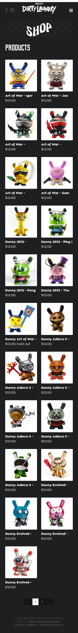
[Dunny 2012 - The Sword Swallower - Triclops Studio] (57, 270)
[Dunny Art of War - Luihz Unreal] (21, 319)
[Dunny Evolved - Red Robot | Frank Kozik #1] (21, 562)
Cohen (31, 621)
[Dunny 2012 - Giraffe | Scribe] (21, 222)
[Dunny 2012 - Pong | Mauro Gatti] (21, 270)
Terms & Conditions (26, 625)
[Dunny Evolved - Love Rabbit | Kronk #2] (57, 514)
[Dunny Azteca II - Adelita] (57, 319)
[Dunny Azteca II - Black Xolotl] (21, 368)
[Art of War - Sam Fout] (57, 173)
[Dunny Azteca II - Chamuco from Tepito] (57, 368)
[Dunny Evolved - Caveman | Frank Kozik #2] (57, 465)
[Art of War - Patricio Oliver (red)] (57, 124)
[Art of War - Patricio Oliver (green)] (21, 124)
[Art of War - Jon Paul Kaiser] (57, 76)
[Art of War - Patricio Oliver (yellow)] (21, 173)
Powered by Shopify (48, 621)
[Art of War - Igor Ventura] (21, 76)
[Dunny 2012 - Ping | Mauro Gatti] (57, 222)
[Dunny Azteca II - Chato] (21, 416)
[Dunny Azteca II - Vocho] (21, 465)
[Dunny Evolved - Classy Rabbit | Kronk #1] (21, 514)
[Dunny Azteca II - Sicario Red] (57, 416)
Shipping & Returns (52, 625)
